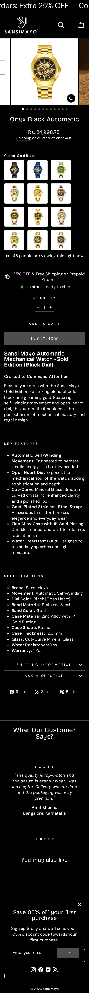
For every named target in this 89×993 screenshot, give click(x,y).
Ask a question (45, 676)
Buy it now (45, 338)
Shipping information (45, 665)
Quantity (44, 298)
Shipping (23, 138)
